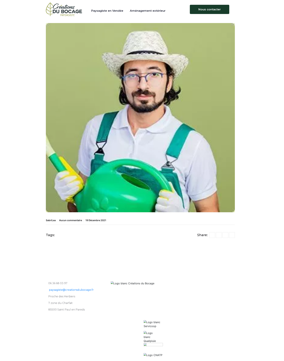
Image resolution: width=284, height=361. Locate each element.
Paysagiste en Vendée (107, 10)
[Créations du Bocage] (64, 9)
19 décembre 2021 (95, 220)
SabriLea (51, 220)
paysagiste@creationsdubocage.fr (71, 289)
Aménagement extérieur (148, 10)
